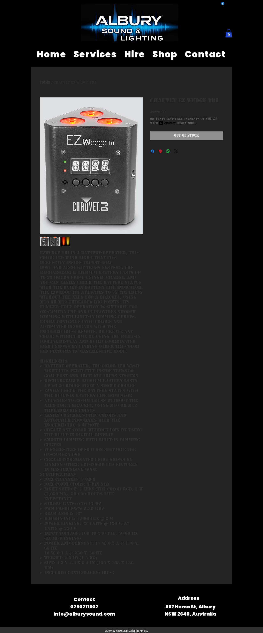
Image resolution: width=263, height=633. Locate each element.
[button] (228, 33)
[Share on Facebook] (152, 151)
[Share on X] (176, 151)
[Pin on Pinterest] (160, 151)
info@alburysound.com (84, 614)
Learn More (186, 123)
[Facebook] (223, 3)
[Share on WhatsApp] (168, 151)
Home (45, 82)
